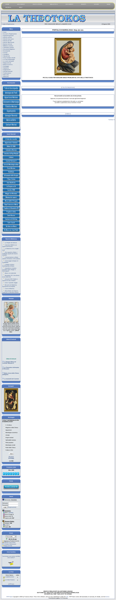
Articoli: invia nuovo (8, 39)
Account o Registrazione (10, 34)
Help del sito (6, 56)
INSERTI (83, 4)
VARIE (108, 4)
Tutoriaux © (111, 119)
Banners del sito (7, 44)
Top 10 (64, 87)
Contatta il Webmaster (10, 544)
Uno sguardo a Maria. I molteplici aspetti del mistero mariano (10, 254)
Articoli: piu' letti (7, 40)
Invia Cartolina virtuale (9, 57)
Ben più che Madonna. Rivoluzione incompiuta (9, 285)
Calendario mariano (8, 47)
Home (4, 32)
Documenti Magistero (9, 49)
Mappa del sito (7, 63)
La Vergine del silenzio (11, 242)
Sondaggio (6, 66)
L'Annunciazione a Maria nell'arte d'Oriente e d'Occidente (11, 258)
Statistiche (6, 68)
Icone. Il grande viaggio (11, 282)
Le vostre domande (8, 61)
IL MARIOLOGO (9, 577)
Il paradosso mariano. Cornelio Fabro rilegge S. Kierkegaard (9, 269)
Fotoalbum (6, 54)
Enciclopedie (6, 51)
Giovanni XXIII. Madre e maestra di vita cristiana (10, 279)
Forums (5, 52)
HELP (20, 7)
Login (3, 24)
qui (76, 101)
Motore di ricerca (7, 64)
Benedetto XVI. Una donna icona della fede (10, 276)
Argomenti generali (8, 35)
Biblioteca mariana (8, 45)
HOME (7, 4)
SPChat (11, 584)
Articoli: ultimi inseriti (8, 42)
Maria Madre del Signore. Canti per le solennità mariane (10, 291)
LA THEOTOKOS (9, 580)
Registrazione (10, 24)
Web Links (6, 74)
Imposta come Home (9, 542)
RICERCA (8, 7)
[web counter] (11, 474)
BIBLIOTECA (54, 4)
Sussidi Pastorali (7, 71)
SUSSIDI (96, 4)
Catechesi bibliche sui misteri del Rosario (9, 245)
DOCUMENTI (69, 4)
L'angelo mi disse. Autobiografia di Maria (8, 265)
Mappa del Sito (8, 545)
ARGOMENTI (21, 4)
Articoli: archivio (7, 37)
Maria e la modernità (10, 273)
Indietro (68, 113)
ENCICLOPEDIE (37, 4)
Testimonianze (7, 73)
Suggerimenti (6, 69)
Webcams (6, 76)
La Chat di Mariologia (9, 59)
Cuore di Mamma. (9, 288)
